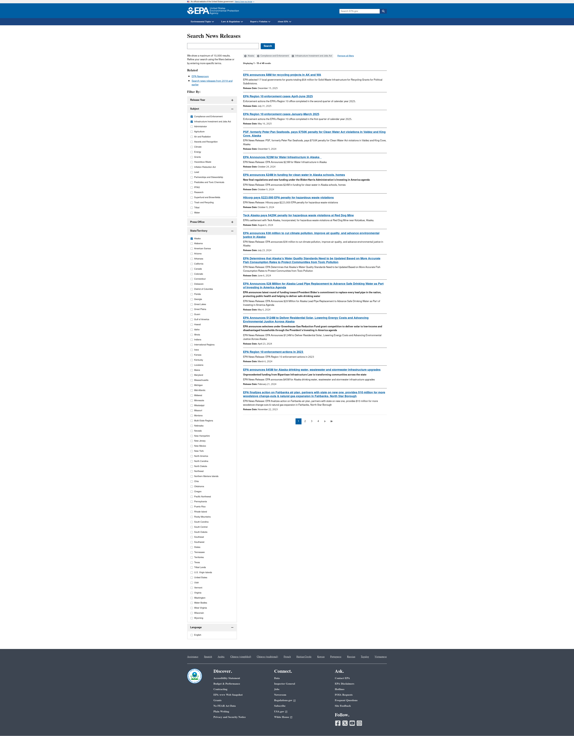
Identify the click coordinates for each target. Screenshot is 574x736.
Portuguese (335, 656)
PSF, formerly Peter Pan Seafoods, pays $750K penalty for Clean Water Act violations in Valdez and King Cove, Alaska (314, 134)
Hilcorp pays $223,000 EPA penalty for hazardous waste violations (288, 198)
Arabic (221, 656)
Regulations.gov (283, 700)
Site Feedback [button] (343, 705)
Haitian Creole (304, 656)
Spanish (208, 656)
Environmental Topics (201, 21)
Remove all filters (345, 56)
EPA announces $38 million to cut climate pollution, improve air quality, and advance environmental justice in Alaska (311, 235)
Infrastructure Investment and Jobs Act (313, 56)
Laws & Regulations (230, 21)
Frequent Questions (346, 700)
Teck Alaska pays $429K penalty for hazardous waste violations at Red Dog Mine (298, 215)
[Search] (383, 11)
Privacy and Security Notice (229, 717)
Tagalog (365, 656)
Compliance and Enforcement (274, 56)
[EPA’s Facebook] (338, 723)
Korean (321, 656)
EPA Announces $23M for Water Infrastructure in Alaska (282, 157)
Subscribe (280, 705)
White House (281, 717)
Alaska (250, 56)
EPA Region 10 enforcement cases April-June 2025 (278, 96)
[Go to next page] (325, 421)
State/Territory (198, 231)
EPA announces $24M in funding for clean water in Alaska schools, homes (294, 175)
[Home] (213, 10)
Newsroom (280, 694)
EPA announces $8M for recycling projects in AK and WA (282, 75)
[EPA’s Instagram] (359, 723)
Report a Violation (258, 21)
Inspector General (284, 683)
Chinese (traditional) (267, 656)
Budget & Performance (226, 683)
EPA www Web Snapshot (228, 694)
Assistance (192, 656)
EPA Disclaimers (344, 683)
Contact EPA (342, 678)
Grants (217, 700)
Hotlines (339, 689)
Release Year (197, 100)
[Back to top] (566, 728)
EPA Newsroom (200, 76)
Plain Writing (221, 711)
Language (196, 627)
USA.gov (279, 711)
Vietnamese (381, 656)
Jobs (276, 689)
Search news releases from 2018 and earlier (212, 82)
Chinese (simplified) (240, 656)
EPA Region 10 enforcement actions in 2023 (273, 352)
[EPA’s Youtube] (352, 723)
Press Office (197, 222)
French (287, 656)
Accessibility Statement (226, 678)
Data (277, 678)
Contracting (220, 689)
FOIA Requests (344, 694)
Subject (194, 109)
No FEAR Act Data (224, 705)
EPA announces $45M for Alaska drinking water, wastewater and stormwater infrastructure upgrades (312, 370)
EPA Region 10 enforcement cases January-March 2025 (281, 114)
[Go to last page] (331, 421)
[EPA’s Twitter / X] (345, 723)
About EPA (283, 21)
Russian (351, 656)
